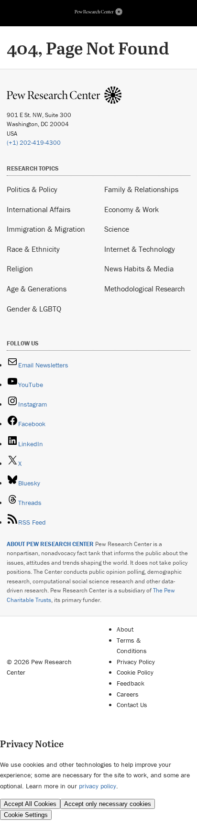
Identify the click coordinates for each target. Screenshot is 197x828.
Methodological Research (144, 288)
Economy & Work (131, 209)
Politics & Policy (32, 189)
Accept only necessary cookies (107, 803)
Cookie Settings (26, 814)
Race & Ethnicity (33, 249)
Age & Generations (36, 288)
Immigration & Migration (46, 229)
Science (116, 229)
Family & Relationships (141, 189)
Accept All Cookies (30, 803)
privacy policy (97, 786)
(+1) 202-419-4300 (34, 143)
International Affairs (38, 209)
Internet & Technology (139, 249)
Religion (20, 268)
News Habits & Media (139, 268)
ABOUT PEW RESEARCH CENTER (50, 544)
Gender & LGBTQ (34, 308)
